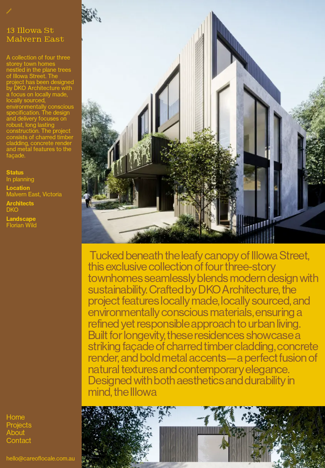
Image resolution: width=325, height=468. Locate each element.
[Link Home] (40, 10)
